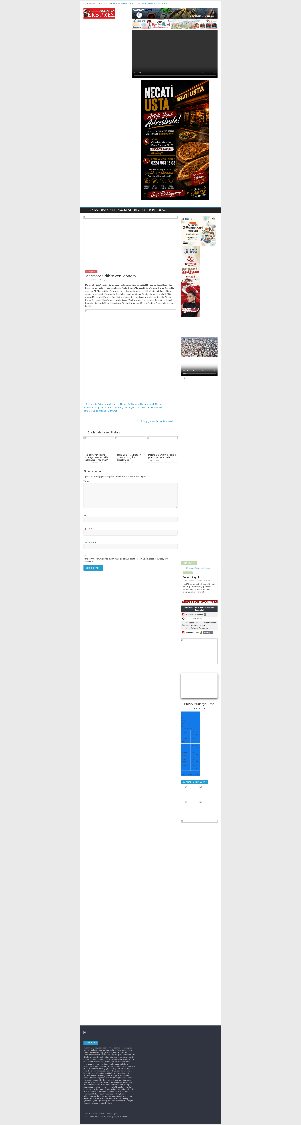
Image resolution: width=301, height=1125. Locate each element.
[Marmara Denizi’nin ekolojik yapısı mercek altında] (162, 438)
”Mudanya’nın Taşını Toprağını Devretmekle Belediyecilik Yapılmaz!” (96, 457)
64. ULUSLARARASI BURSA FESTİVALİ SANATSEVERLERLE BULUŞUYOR (140, 3)
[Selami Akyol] (199, 568)
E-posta (87, 528)
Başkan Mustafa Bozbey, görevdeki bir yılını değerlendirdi (128, 457)
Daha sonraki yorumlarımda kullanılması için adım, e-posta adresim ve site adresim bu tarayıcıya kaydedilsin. (125, 560)
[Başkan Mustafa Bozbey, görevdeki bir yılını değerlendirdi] (130, 438)
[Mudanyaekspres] (85, 210)
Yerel (113, 210)
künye (152, 210)
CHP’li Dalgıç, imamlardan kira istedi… (157, 421)
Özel (144, 210)
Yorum (87, 481)
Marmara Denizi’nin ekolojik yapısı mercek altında (162, 456)
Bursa (136, 210)
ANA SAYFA (94, 210)
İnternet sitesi (89, 542)
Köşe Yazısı (187, 573)
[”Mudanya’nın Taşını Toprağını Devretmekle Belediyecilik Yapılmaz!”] (98, 438)
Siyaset (104, 210)
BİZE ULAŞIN (162, 210)
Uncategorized (91, 272)
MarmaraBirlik (124, 210)
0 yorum (117, 280)
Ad (85, 515)
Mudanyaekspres (105, 280)
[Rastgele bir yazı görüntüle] (215, 210)
